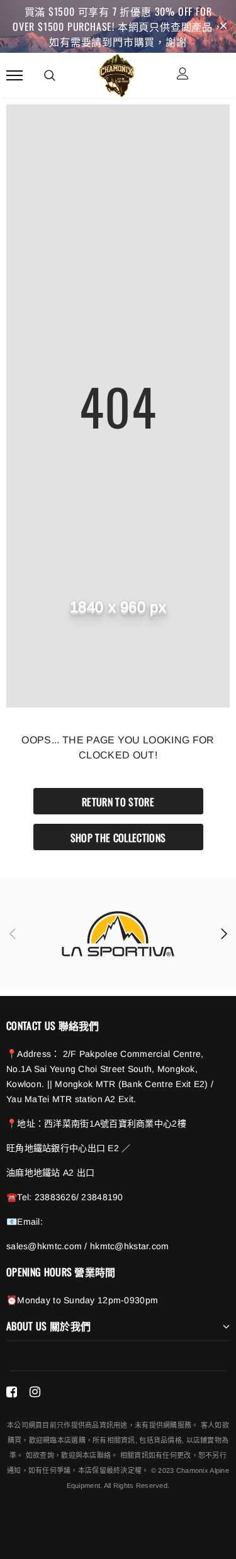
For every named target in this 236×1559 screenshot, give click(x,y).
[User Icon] (183, 75)
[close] (223, 26)
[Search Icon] (49, 75)
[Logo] (116, 73)
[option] (118, 933)
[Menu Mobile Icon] (14, 75)
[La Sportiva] (118, 933)
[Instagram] (35, 1392)
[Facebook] (11, 1392)
